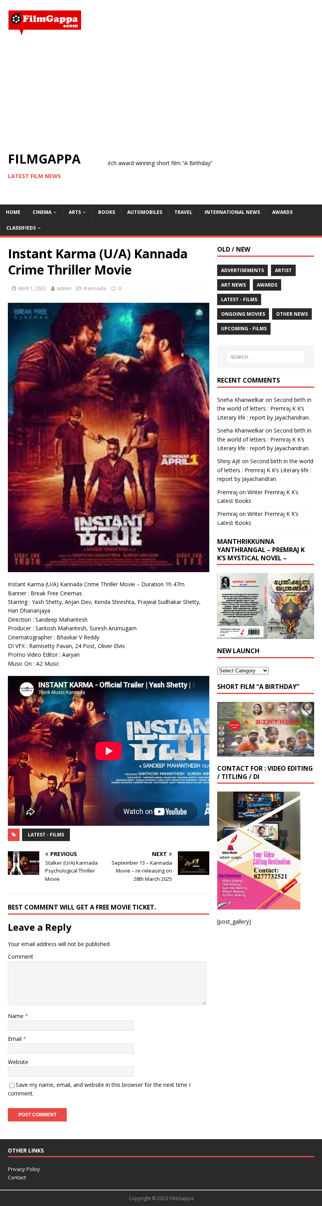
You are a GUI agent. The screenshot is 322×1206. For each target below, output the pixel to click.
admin (64, 288)
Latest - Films (46, 834)
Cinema (42, 212)
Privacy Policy (24, 1169)
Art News (233, 285)
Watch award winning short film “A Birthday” (125, 163)
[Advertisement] (161, 94)
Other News (292, 314)
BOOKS (106, 212)
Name (16, 1016)
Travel (183, 212)
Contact (17, 1177)
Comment (20, 956)
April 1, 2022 (32, 288)
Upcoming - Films (244, 328)
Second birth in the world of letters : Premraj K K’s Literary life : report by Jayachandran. (264, 408)
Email (15, 1038)
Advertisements (242, 270)
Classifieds (21, 228)
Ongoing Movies (243, 314)
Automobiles (144, 212)
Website (18, 1062)
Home (13, 212)
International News (232, 212)
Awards (282, 212)
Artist (283, 270)
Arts (75, 212)
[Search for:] (265, 357)
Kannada (95, 288)
